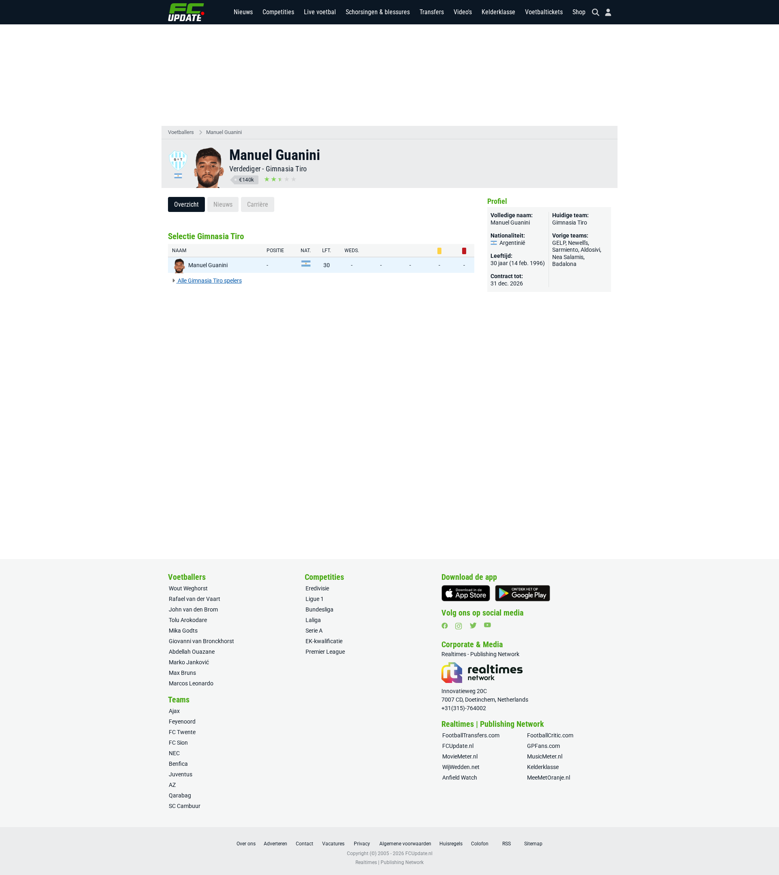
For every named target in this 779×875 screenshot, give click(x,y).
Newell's (578, 243)
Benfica (178, 763)
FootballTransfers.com (470, 735)
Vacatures (333, 844)
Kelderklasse (498, 12)
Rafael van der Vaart (194, 599)
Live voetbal (320, 12)
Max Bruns (182, 673)
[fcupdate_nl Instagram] (458, 626)
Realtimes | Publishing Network (389, 862)
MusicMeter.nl (544, 756)
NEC (174, 753)
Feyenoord (182, 721)
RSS (506, 844)
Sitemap (533, 844)
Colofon (479, 844)
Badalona (564, 264)
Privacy (362, 844)
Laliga (313, 620)
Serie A (314, 630)
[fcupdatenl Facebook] (444, 625)
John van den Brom (193, 609)
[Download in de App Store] (465, 593)
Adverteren (275, 844)
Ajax (174, 711)
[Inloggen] (604, 12)
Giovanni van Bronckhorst (201, 641)
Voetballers (181, 132)
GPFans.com (543, 746)
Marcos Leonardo (191, 683)
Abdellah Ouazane (192, 651)
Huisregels (451, 844)
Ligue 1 (315, 599)
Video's (463, 12)
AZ (172, 785)
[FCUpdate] (186, 12)
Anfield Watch (459, 777)
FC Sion (178, 742)
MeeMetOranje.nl (548, 777)
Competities (278, 12)
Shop (578, 12)
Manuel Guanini (224, 132)
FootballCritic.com (550, 735)
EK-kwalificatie (324, 641)
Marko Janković (189, 662)
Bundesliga (320, 609)
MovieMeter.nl (460, 756)
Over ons (246, 844)
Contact (304, 844)
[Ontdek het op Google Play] (522, 593)
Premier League (325, 651)
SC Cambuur (184, 806)
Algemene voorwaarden (405, 844)
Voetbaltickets (544, 12)
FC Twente (182, 732)
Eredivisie (317, 588)
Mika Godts (183, 630)
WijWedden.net (461, 767)
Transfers (432, 12)
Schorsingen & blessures (378, 12)
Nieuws (243, 12)
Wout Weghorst (188, 588)
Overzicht (186, 204)
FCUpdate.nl (457, 746)
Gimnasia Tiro (286, 168)
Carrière (257, 204)
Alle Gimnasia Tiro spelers (209, 280)
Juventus (180, 774)
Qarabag (180, 795)
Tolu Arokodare (188, 620)
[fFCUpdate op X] (473, 625)
